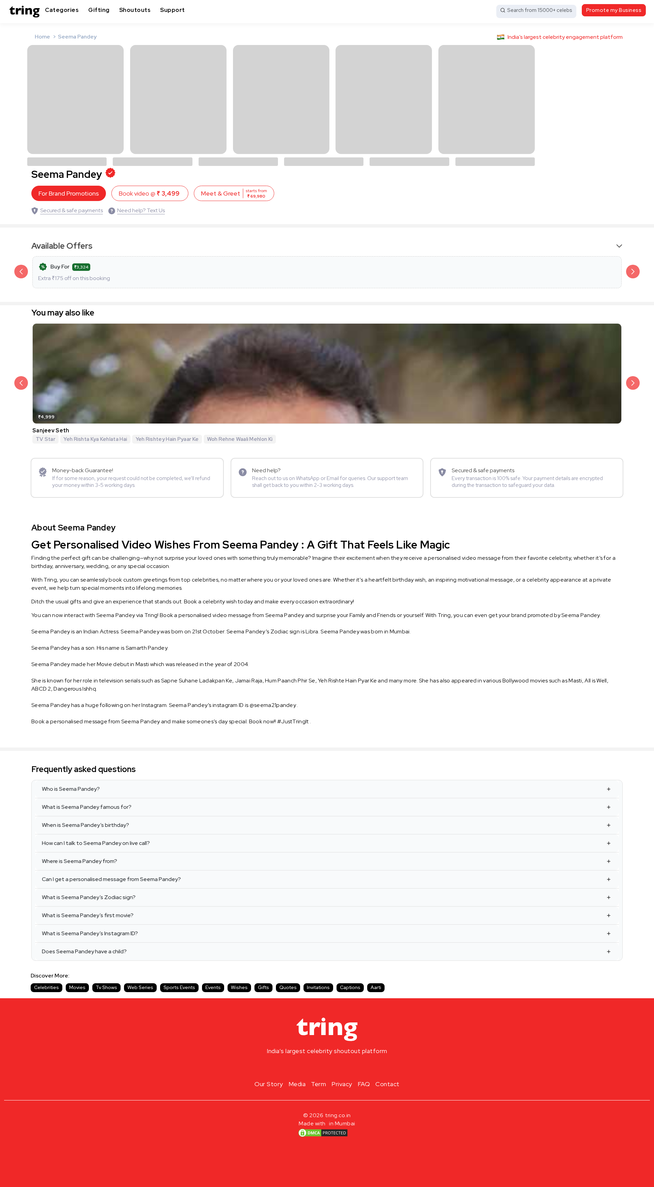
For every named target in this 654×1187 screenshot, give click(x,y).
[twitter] (327, 1067)
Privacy (341, 1084)
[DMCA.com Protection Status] (323, 1133)
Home (42, 36)
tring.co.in (338, 1115)
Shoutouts (135, 10)
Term (318, 1084)
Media (297, 1084)
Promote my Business (614, 10)
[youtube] (337, 1067)
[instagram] (305, 1067)
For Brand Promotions (68, 193)
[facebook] (316, 1067)
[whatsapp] (348, 1067)
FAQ (364, 1084)
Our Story (268, 1084)
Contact (387, 1084)
